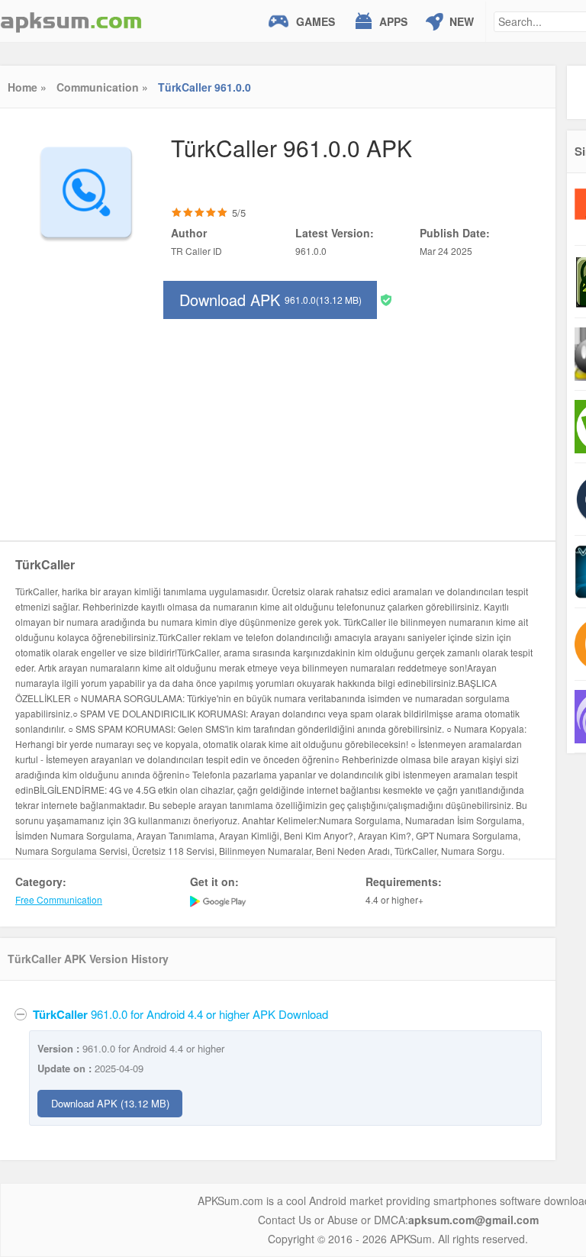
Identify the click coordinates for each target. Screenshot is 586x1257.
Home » (27, 87)
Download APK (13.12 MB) (110, 1103)
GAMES (315, 21)
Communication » (102, 87)
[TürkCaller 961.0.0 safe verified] (386, 299)
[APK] (71, 21)
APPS (393, 21)
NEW (461, 21)
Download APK (270, 299)
